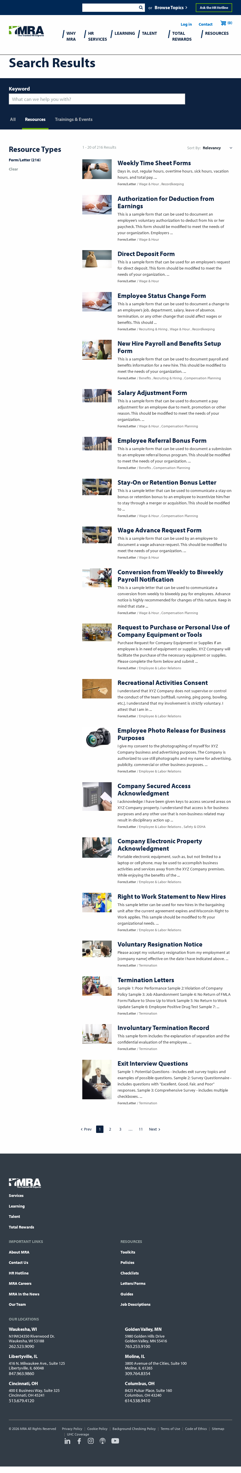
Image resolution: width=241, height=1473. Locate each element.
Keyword (19, 88)
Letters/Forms (132, 1283)
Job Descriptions (135, 1304)
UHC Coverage (78, 1434)
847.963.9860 (21, 1373)
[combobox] (109, 8)
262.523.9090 (21, 1346)
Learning (17, 1206)
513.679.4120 (21, 1400)
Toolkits (127, 1252)
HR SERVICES (97, 36)
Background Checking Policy (134, 1428)
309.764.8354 (137, 1373)
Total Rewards (21, 1227)
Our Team (17, 1304)
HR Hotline (19, 1273)
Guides (126, 1294)
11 (141, 1129)
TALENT (149, 33)
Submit (141, 8)
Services (16, 1195)
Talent (14, 1216)
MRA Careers (20, 1283)
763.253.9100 (137, 1346)
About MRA (19, 1252)
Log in (186, 24)
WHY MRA (71, 36)
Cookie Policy (97, 1428)
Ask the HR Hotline (214, 7)
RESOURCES (217, 33)
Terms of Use (170, 1428)
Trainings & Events (74, 119)
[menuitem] (74, 40)
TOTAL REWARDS (182, 36)
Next (153, 1129)
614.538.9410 (137, 1400)
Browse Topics (169, 7)
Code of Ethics (196, 1428)
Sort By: (194, 147)
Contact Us (18, 1262)
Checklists (129, 1273)
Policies (127, 1262)
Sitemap (218, 1428)
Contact (205, 24)
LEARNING (125, 33)
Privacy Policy (72, 1428)
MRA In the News (24, 1294)
